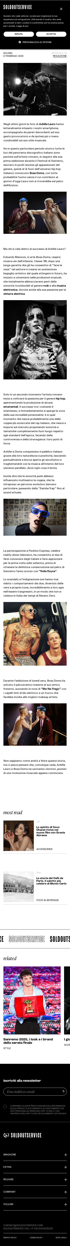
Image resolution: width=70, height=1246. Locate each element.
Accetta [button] (51, 34)
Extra (7, 1167)
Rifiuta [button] (19, 34)
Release (8, 1179)
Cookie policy (36, 1237)
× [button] (61, 9)
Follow (8, 1204)
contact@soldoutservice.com (23, 1225)
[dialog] (35, 24)
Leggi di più (22, 26)
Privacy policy (9, 1237)
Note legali (61, 1237)
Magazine (9, 1155)
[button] (35, 42)
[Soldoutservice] (6, 1135)
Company (9, 1192)
